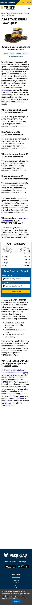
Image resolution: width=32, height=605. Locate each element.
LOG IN (22, 2)
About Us (16, 580)
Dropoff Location (7, 283)
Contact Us (16, 582)
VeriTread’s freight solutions (12, 370)
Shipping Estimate (16, 56)
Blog (16, 587)
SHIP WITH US (3, 2)
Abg (2, 15)
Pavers (26, 13)
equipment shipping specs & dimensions (14, 373)
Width (12, 53)
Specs (3, 13)
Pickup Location (7, 275)
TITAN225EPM (9, 15)
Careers (16, 585)
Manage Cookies (15, 597)
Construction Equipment (14, 13)
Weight (25, 53)
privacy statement (6, 598)
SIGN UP (29, 2)
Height (18, 53)
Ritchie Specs (9, 203)
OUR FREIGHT (11, 2)
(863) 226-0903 (7, 400)
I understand (16, 601)
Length (5, 53)
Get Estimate (16, 291)
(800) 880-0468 (18, 398)
